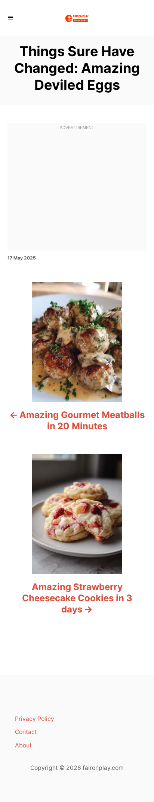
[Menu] (11, 18)
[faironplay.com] (77, 18)
